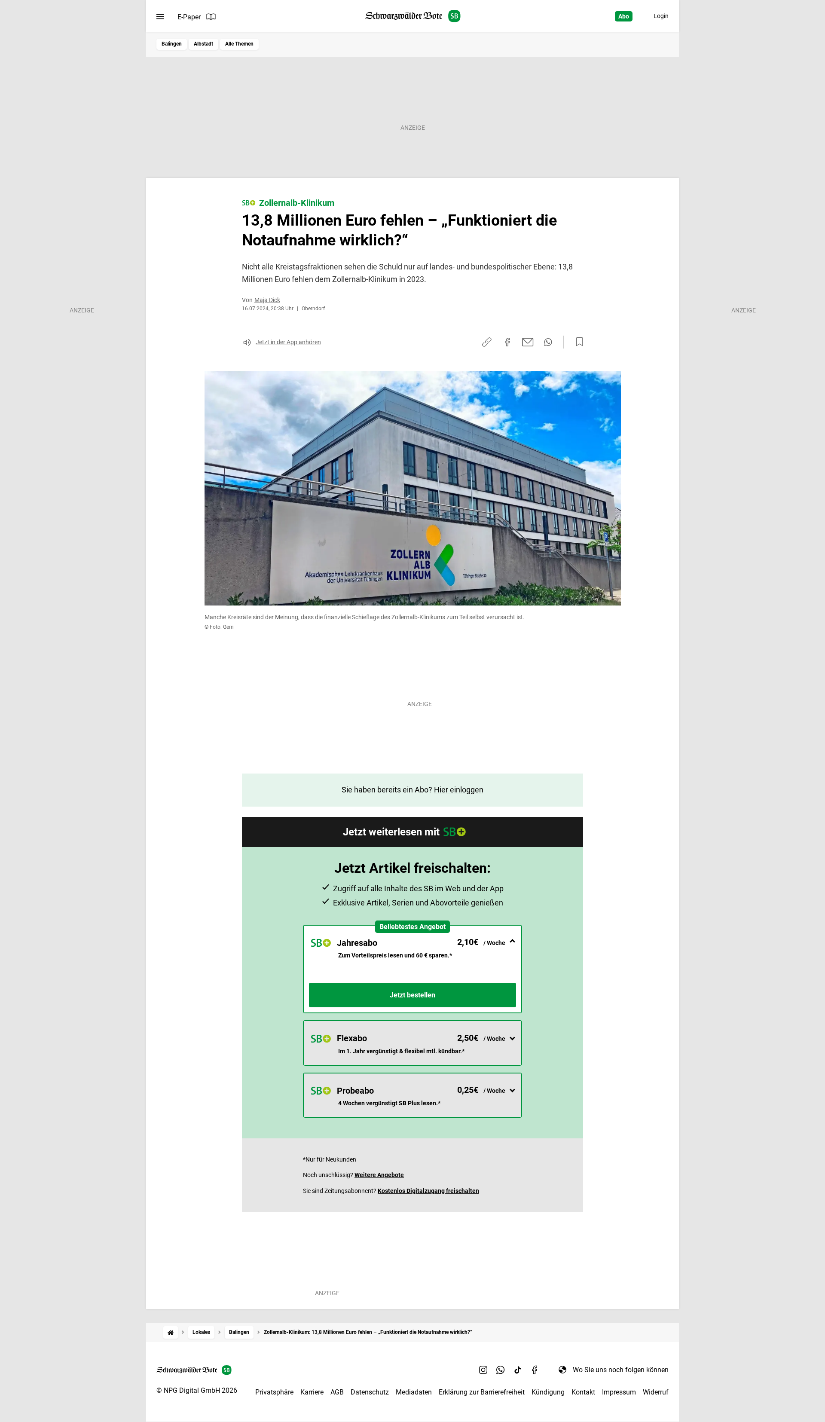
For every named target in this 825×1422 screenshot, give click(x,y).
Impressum (619, 1392)
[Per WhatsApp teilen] (548, 342)
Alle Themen (239, 44)
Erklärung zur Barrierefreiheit (482, 1392)
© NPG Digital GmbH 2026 (196, 1390)
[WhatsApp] (500, 1369)
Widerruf (656, 1392)
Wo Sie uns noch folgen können (621, 1370)
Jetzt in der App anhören (288, 342)
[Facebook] (535, 1369)
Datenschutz (370, 1392)
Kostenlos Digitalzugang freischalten (428, 1190)
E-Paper (189, 17)
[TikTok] (518, 1369)
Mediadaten (414, 1392)
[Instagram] (483, 1369)
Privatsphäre (274, 1392)
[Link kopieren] (486, 342)
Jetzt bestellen (412, 995)
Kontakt (583, 1392)
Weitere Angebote (379, 1174)
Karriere (312, 1392)
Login (661, 15)
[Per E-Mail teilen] (527, 342)
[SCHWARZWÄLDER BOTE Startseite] (413, 16)
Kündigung (548, 1392)
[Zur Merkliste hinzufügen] (577, 342)
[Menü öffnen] (160, 16)
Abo (623, 16)
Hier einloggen (458, 789)
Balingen (172, 44)
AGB (337, 1392)
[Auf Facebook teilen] (507, 342)
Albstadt (203, 44)
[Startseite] (170, 1332)
